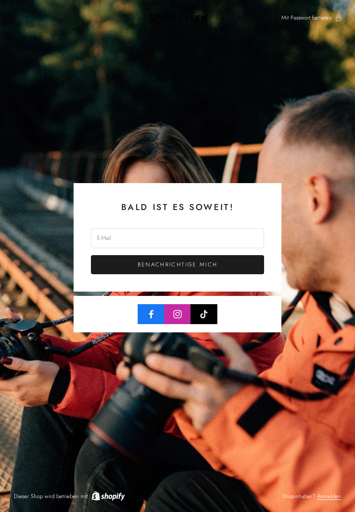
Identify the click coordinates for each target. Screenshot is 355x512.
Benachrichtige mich (177, 264)
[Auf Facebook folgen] (151, 314)
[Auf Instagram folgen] (177, 314)
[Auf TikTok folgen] (204, 314)
